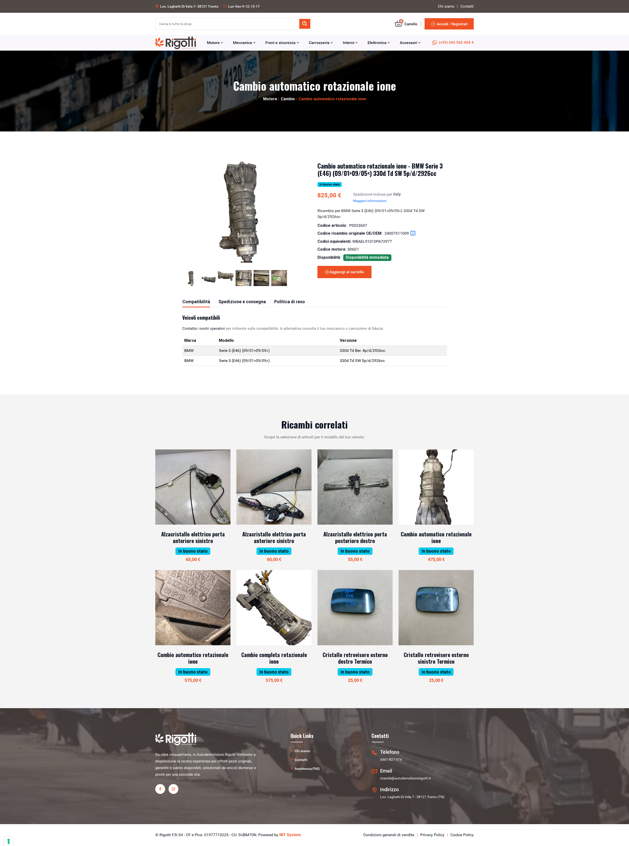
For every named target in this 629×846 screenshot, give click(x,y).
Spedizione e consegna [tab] (242, 301)
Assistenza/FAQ (307, 769)
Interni (349, 42)
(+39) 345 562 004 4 (456, 42)
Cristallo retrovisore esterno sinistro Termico (436, 658)
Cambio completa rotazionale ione (274, 658)
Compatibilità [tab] (196, 301)
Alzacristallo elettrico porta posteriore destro (355, 537)
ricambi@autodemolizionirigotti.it (405, 778)
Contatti (467, 6)
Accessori (409, 42)
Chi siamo (446, 6)
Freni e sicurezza (281, 42)
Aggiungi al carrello (346, 272)
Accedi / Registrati (452, 24)
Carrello (408, 24)
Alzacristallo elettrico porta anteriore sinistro (193, 537)
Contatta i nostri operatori (203, 328)
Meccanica (243, 42)
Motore (214, 42)
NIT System (290, 834)
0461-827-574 (391, 759)
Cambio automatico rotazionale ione (436, 537)
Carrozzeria (319, 42)
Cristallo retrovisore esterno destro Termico (355, 658)
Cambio (288, 99)
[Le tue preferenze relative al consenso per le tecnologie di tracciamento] (8, 841)
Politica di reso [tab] (289, 301)
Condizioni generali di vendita (388, 834)
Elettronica (377, 42)
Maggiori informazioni (369, 201)
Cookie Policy (462, 834)
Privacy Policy (432, 834)
